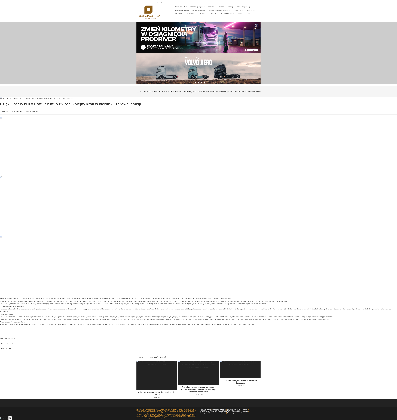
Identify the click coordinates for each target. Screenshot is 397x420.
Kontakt (223, 413)
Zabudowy (245, 411)
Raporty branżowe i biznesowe (209, 411)
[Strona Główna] (199, 91)
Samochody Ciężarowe (219, 409)
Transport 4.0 (215, 413)
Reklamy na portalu (246, 413)
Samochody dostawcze (233, 409)
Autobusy (245, 409)
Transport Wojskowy (220, 410)
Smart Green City (224, 411)
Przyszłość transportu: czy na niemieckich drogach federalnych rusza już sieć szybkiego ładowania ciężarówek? (198, 389)
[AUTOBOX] (4, 418)
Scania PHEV (7, 348)
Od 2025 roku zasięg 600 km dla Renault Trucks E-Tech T (156, 393)
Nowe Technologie (31, 111)
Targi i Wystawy (235, 411)
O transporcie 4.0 (205, 413)
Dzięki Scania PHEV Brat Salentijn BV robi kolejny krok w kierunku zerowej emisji (239, 91)
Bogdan (5, 111)
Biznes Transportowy (206, 410)
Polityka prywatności (233, 413)
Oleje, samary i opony (233, 410)
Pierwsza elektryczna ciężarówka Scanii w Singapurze (240, 382)
